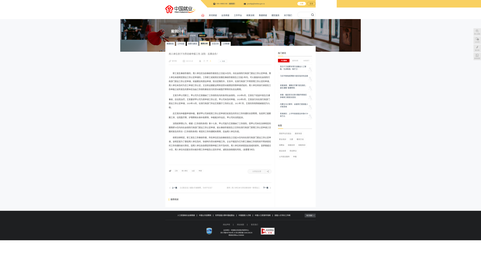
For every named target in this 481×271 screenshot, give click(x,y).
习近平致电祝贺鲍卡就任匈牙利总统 (294, 76)
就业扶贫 (282, 151)
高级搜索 (477, 58)
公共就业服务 (284, 157)
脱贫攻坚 (298, 133)
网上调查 (477, 34)
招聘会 (281, 145)
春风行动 (300, 139)
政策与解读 (192, 44)
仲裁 (295, 157)
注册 (301, 4)
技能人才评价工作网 (282, 215)
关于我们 (288, 15)
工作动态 (180, 44)
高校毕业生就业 (285, 133)
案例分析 (202, 36)
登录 (311, 4)
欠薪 (291, 139)
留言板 (477, 50)
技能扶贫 (291, 145)
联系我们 (254, 225)
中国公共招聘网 (205, 215)
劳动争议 (293, 151)
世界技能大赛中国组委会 (224, 215)
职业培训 (282, 139)
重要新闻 (170, 44)
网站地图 (240, 225)
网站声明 (226, 225)
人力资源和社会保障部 (186, 215)
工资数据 (225, 44)
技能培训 (301, 145)
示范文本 (215, 44)
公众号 (477, 42)
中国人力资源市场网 (263, 215)
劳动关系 (193, 36)
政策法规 (250, 15)
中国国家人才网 (244, 215)
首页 (173, 36)
